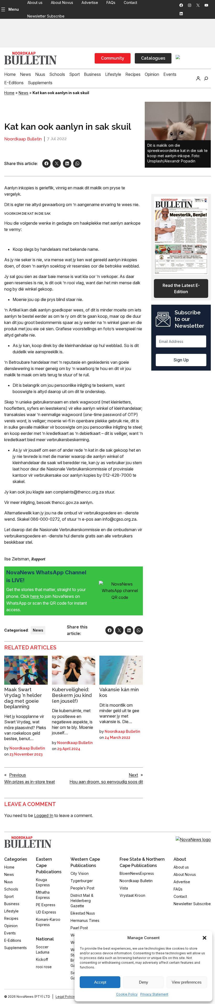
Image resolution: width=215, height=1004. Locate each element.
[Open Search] (206, 78)
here (35, 596)
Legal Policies (66, 997)
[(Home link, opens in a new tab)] (27, 842)
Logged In (43, 815)
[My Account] (198, 78)
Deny (143, 982)
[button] (204, 937)
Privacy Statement (154, 994)
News (23, 92)
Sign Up (181, 359)
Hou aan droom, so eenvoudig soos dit (106, 781)
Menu (13, 9)
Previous (17, 775)
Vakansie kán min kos (119, 692)
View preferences (187, 982)
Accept (100, 982)
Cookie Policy (127, 994)
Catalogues (153, 58)
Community (112, 58)
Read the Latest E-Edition (181, 288)
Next (133, 775)
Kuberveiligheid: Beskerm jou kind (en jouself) (72, 695)
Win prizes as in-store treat (29, 781)
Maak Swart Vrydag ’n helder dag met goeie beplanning (23, 698)
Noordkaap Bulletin (23, 139)
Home (9, 92)
